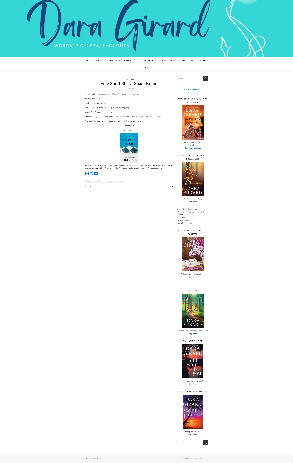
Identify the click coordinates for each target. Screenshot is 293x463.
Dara (89, 186)
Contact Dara (186, 61)
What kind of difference (186, 217)
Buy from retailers (193, 148)
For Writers (147, 61)
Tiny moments (183, 220)
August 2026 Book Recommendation (191, 209)
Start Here (100, 61)
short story (119, 181)
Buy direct (192, 145)
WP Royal (98, 459)
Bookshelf (129, 61)
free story (89, 181)
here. (140, 121)
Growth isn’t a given (185, 223)
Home (88, 61)
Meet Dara (114, 61)
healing (98, 181)
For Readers (166, 61)
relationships (108, 181)
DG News (201, 61)
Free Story (129, 79)
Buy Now (193, 201)
